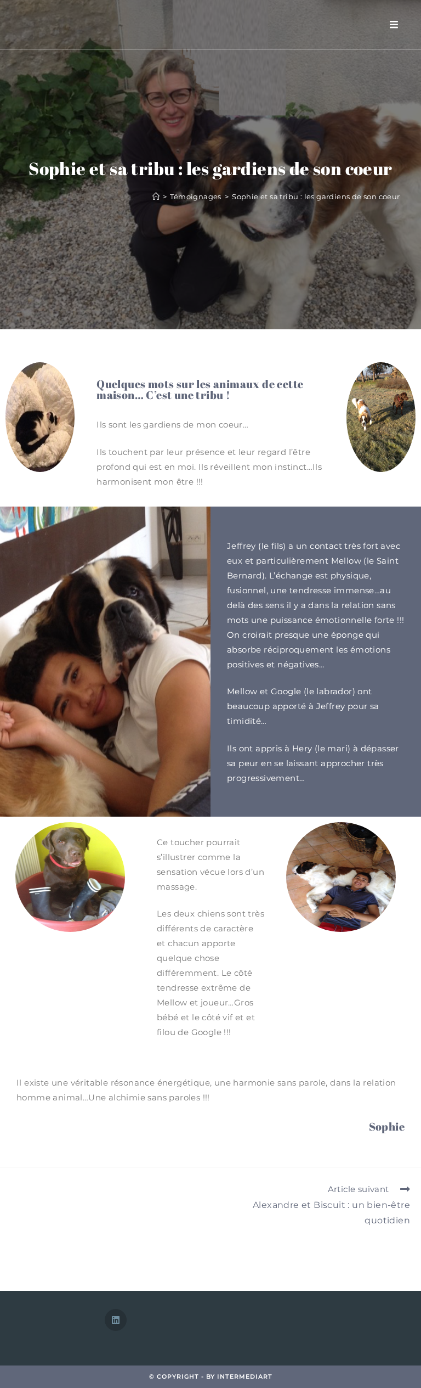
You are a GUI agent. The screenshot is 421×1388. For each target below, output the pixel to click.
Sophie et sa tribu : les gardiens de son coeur (316, 196)
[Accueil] (156, 196)
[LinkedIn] (116, 1320)
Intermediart (244, 1376)
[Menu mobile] (394, 24)
